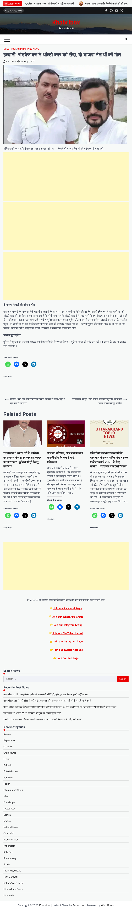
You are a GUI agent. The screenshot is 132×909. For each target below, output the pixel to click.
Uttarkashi (8, 895)
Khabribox (66, 22)
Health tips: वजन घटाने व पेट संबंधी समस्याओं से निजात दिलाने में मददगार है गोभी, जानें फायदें (42, 719)
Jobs (5, 796)
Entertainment (11, 771)
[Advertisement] (66, 176)
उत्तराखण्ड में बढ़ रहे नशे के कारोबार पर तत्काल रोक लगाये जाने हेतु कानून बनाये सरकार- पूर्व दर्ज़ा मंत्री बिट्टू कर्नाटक (22, 459)
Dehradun (8, 765)
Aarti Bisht (11, 61)
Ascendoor (79, 905)
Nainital (7, 814)
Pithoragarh (9, 845)
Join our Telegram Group (67, 625)
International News (13, 790)
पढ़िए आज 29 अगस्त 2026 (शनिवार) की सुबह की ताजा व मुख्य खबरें (32, 713)
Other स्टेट (8, 833)
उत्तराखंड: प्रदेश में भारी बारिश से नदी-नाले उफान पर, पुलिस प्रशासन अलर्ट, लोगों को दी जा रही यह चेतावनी (47, 700)
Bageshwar (9, 740)
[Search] (126, 39)
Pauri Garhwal (10, 839)
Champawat (9, 752)
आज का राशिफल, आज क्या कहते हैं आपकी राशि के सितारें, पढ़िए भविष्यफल (65, 457)
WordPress (107, 905)
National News (10, 827)
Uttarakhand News (28, 49)
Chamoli (7, 746)
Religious (8, 852)
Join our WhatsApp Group (67, 617)
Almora (7, 734)
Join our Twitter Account (68, 650)
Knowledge (9, 802)
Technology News (12, 870)
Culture (7, 759)
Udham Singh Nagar (13, 883)
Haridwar (8, 777)
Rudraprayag (9, 858)
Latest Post (9, 49)
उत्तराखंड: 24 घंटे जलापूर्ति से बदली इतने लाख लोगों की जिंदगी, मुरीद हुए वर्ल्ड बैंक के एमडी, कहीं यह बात (45, 694)
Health (6, 783)
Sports (6, 864)
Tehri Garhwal (10, 876)
